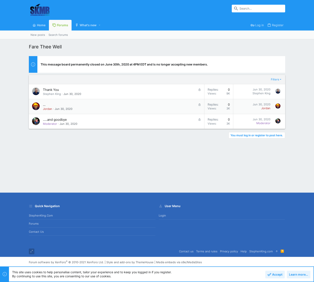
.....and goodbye (55, 120)
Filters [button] (275, 79)
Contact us (36, 231)
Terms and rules (206, 251)
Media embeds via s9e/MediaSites (179, 262)
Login (162, 215)
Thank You (51, 90)
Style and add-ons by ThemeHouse (130, 262)
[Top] (276, 251)
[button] (99, 25)
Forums (34, 223)
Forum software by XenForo (66, 262)
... (44, 105)
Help (244, 251)
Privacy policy (229, 251)
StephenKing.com (41, 215)
